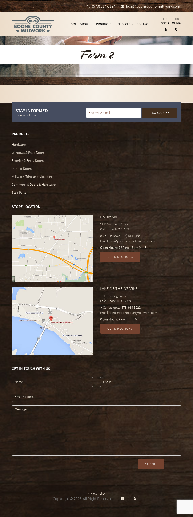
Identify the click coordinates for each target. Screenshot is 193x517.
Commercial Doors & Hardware (34, 184)
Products (104, 24)
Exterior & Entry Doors (28, 160)
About (85, 24)
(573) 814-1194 (103, 6)
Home (72, 24)
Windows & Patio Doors (28, 152)
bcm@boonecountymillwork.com (153, 6)
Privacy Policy (96, 494)
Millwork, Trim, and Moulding (32, 176)
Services (124, 24)
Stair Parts (19, 192)
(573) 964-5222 (131, 307)
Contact (143, 24)
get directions (120, 257)
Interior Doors (22, 168)
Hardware (19, 144)
